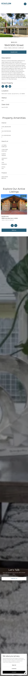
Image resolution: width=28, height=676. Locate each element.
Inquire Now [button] (14, 52)
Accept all (14, 672)
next (15, 225)
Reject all (14, 665)
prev (12, 225)
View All (14, 230)
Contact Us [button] (14, 578)
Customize (14, 668)
